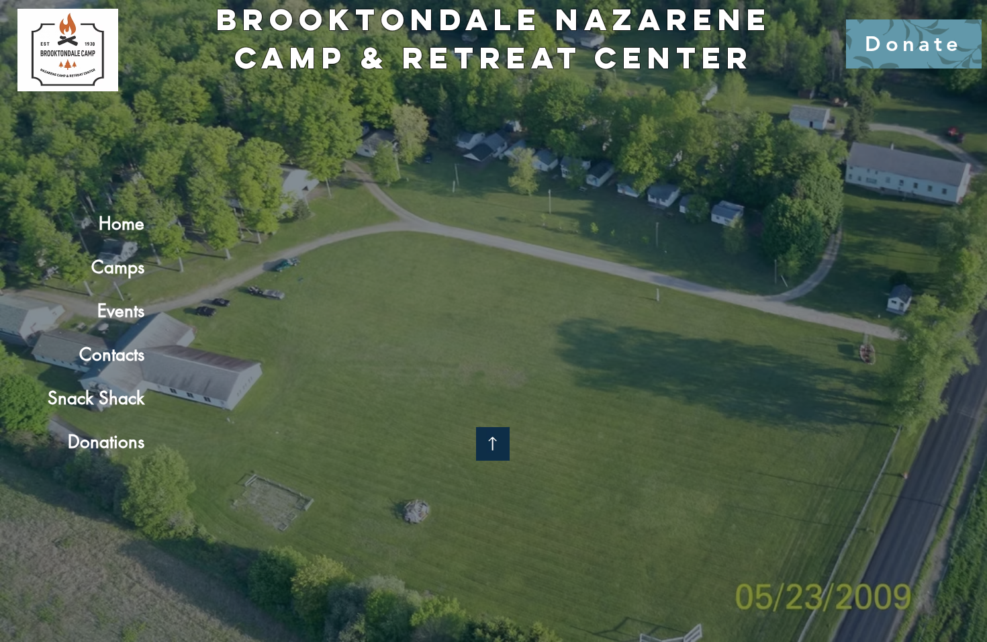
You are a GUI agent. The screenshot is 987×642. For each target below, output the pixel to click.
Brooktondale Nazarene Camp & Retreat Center (493, 38)
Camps (117, 267)
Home (121, 223)
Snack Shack (96, 398)
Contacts (111, 354)
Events (120, 311)
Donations (106, 441)
